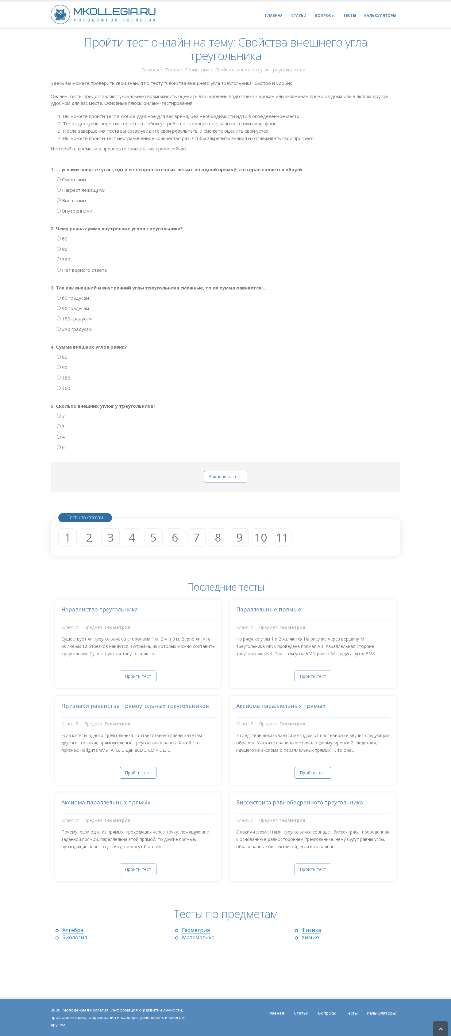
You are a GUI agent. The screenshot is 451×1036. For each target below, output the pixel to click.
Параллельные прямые (268, 609)
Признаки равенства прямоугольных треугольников (135, 705)
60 (64, 239)
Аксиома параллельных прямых (280, 705)
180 (65, 378)
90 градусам (75, 308)
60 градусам (75, 298)
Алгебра (72, 929)
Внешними (73, 200)
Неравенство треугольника (99, 609)
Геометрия (197, 69)
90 (64, 249)
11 (282, 537)
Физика (311, 929)
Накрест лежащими (83, 190)
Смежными (73, 179)
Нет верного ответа (84, 270)
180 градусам (76, 319)
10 (260, 537)
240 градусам (76, 329)
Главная (150, 69)
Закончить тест (225, 476)
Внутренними (76, 211)
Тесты (172, 69)
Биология (74, 937)
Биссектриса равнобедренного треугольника (299, 802)
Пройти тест (138, 676)
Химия (310, 937)
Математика (198, 937)
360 (65, 259)
